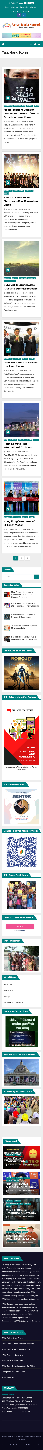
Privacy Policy (25, 11)
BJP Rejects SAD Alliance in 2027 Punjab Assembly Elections (21, 1186)
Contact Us (14, 11)
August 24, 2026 (15, 1217)
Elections (19, 1177)
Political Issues (19, 105)
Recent (6, 281)
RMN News (28, 121)
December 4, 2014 (13, 293)
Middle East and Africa (13, 1003)
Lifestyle (22, 278)
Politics (29, 105)
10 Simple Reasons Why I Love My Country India (21, 1238)
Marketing (31, 278)
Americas (8, 984)
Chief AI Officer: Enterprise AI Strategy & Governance (20, 1212)
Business (7, 278)
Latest (18, 1154)
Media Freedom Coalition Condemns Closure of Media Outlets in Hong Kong (21, 113)
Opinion (25, 1232)
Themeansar (21, 1439)
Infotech (27, 1203)
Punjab (16, 1180)
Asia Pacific (8, 105)
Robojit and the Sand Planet (13, 1372)
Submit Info (24, 7)
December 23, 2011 (14, 529)
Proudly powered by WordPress (13, 1436)
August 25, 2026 (15, 1191)
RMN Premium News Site (12, 1355)
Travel (13, 281)
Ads (5, 439)
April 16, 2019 (12, 209)
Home (7, 7)
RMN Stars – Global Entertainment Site (18, 1344)
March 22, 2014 (12, 370)
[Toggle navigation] (39, 44)
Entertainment (19, 190)
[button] (31, 44)
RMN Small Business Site (12, 1361)
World (37, 105)
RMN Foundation (9, 1377)
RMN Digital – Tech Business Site (16, 1349)
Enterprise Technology (14, 1203)
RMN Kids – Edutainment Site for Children (19, 1366)
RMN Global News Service (13, 1338)
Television (29, 190)
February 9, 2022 (13, 121)
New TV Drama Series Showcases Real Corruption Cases (21, 201)
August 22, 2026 (15, 1243)
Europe (14, 278)
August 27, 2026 (15, 1165)
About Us (14, 7)
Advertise (33, 7)
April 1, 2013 (11, 452)
